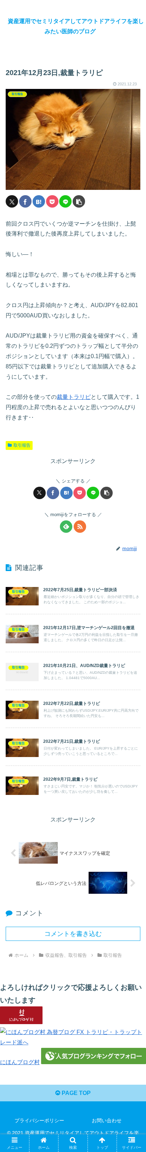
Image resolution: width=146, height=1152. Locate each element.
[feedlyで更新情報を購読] (66, 526)
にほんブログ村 (20, 1062)
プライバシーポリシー (39, 1120)
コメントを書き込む (73, 933)
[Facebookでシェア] (25, 201)
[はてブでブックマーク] (39, 201)
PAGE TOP (75, 1093)
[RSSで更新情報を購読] (80, 526)
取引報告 (21, 445)
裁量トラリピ (74, 397)
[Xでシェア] (12, 201)
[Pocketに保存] (52, 201)
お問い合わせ (107, 1120)
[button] (79, 201)
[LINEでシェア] (65, 201)
